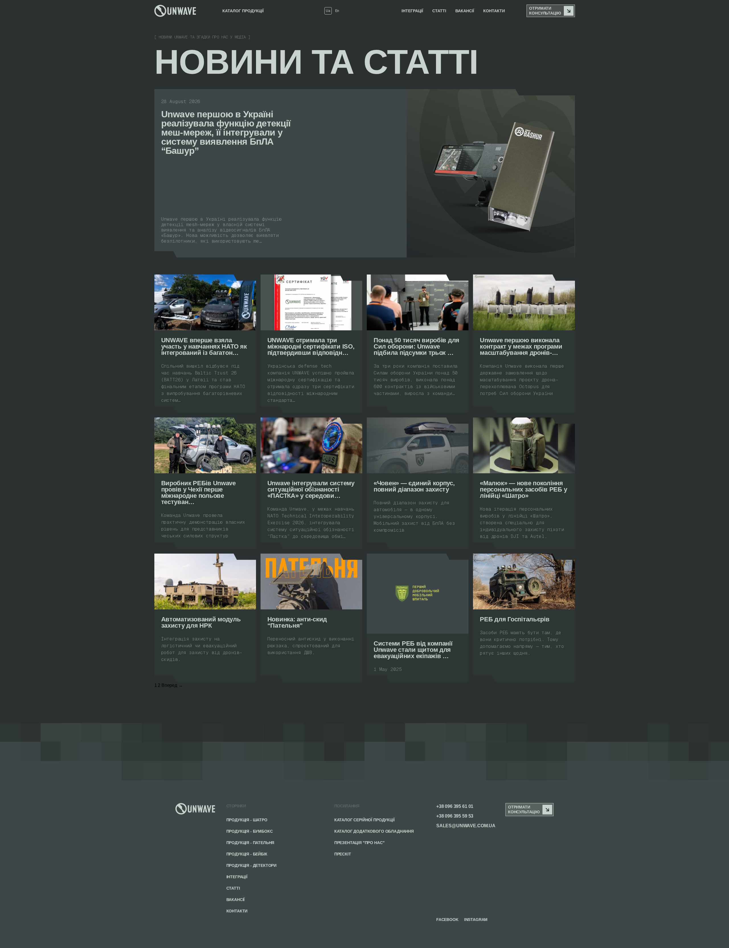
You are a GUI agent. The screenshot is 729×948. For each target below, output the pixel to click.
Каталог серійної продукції (364, 820)
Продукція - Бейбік (246, 854)
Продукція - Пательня (250, 842)
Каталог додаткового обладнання (374, 831)
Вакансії (235, 899)
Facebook (447, 919)
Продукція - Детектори (251, 865)
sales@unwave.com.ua (465, 825)
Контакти (494, 11)
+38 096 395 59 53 (454, 816)
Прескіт (342, 854)
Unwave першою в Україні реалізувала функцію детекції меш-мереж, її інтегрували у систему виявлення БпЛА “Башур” (226, 132)
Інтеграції (412, 11)
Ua (328, 11)
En (337, 11)
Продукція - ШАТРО (246, 820)
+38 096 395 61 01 (454, 806)
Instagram (476, 919)
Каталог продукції (243, 11)
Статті (233, 888)
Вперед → (172, 685)
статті (439, 11)
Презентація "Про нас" (359, 842)
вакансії (464, 11)
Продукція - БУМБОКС (249, 831)
